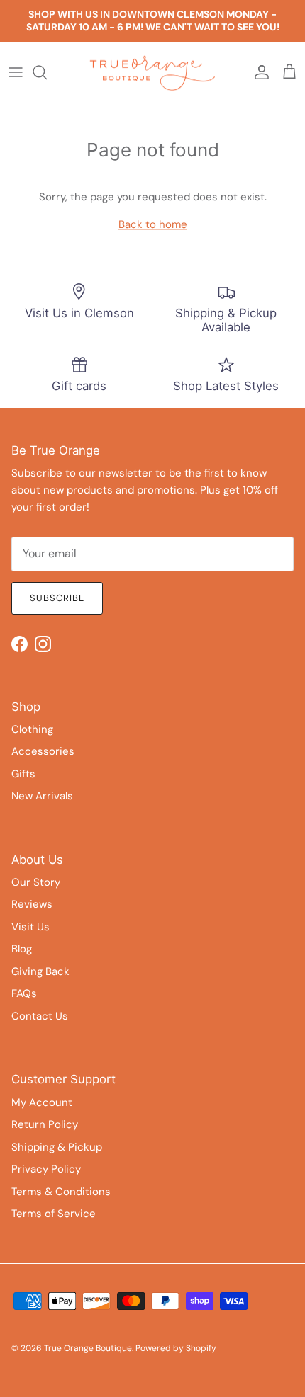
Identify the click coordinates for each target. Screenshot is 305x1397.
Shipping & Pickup (56, 1147)
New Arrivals (42, 796)
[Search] (46, 72)
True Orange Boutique (88, 1348)
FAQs (24, 993)
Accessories (42, 751)
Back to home (152, 224)
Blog (21, 949)
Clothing (32, 729)
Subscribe (57, 598)
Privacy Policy (46, 1169)
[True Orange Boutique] (152, 72)
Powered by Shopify (175, 1348)
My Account (41, 1102)
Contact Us (39, 1016)
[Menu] (15, 72)
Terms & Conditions (61, 1192)
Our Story (35, 882)
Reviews (31, 904)
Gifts (23, 774)
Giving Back (40, 971)
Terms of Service (53, 1214)
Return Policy (44, 1124)
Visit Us (30, 927)
